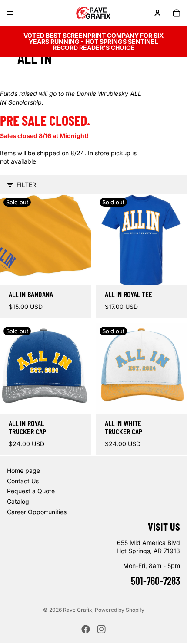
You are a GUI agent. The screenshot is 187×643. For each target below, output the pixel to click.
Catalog (18, 501)
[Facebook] (85, 629)
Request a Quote (31, 491)
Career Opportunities (37, 511)
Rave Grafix (77, 610)
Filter (26, 184)
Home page (23, 470)
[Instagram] (101, 629)
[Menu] (10, 13)
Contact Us (23, 481)
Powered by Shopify (119, 610)
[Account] (157, 13)
